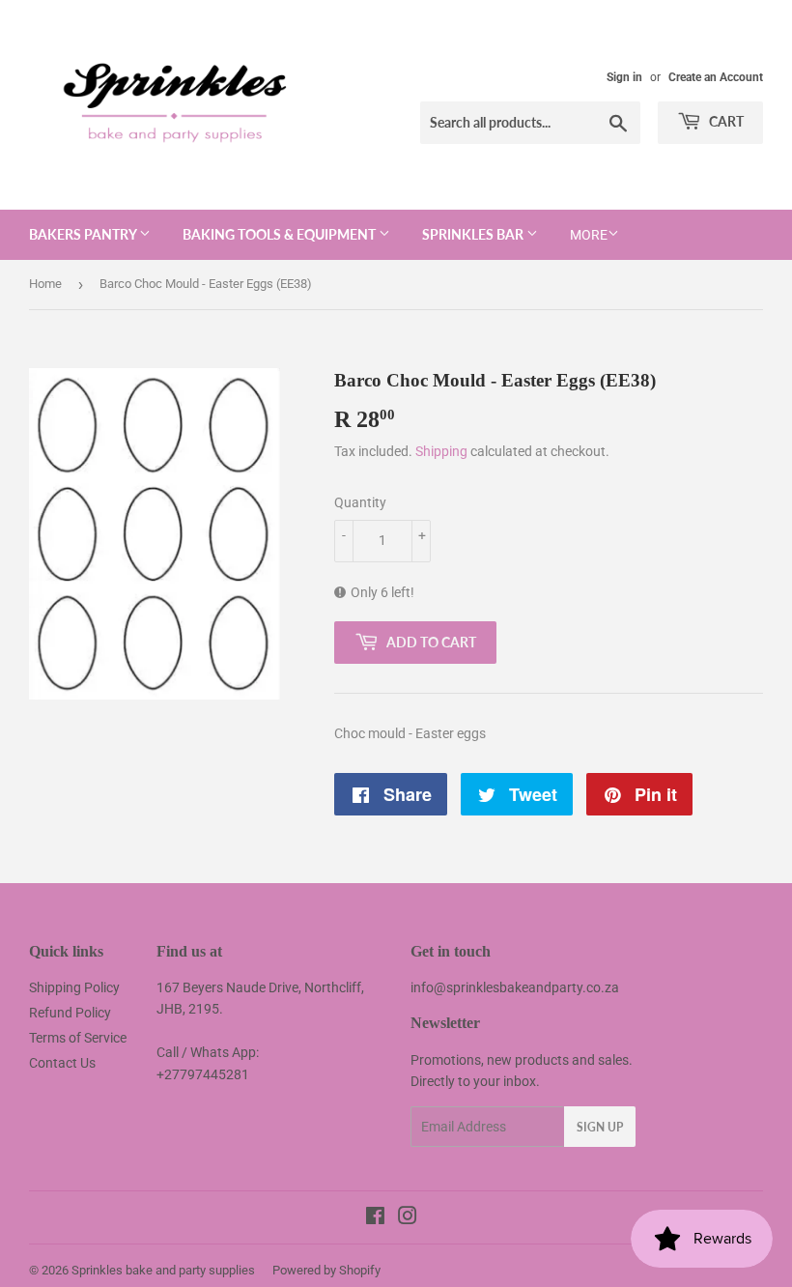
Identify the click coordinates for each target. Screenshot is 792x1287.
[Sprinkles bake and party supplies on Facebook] (375, 1218)
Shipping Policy (74, 987)
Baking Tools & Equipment (281, 234)
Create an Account (715, 77)
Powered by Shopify (326, 1270)
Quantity (360, 502)
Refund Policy (70, 1012)
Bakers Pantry (84, 234)
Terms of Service (78, 1037)
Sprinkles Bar (474, 234)
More (589, 235)
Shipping (441, 451)
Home (45, 283)
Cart (725, 121)
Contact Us (62, 1063)
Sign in (624, 77)
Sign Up (600, 1127)
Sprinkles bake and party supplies (163, 1270)
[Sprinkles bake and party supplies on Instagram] (407, 1218)
